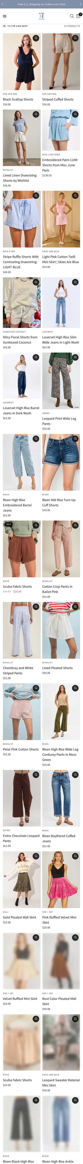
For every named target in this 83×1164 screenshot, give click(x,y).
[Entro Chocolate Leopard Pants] (22, 798)
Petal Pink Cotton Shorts (21, 749)
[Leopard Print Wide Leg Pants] (61, 381)
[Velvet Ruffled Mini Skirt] (22, 961)
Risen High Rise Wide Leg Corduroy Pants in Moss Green (60, 754)
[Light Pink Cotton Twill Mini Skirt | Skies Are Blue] (61, 219)
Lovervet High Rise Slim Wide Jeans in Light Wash (60, 339)
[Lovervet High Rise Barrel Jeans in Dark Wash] (22, 376)
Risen (6, 494)
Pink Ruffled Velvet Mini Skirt (59, 920)
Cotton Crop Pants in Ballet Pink (57, 589)
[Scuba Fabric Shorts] (22, 549)
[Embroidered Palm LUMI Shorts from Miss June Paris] (61, 130)
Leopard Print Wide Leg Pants (59, 421)
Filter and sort (18, 25)
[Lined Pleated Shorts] (61, 630)
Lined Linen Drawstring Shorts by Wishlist (19, 178)
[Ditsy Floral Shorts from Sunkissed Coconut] (22, 302)
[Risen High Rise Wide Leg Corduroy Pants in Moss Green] (61, 711)
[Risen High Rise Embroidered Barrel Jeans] (22, 462)
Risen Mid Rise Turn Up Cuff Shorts (58, 502)
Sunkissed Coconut (14, 331)
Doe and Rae (10, 94)
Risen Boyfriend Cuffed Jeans (58, 838)
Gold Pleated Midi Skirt (19, 917)
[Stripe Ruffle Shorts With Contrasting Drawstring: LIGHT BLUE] (22, 219)
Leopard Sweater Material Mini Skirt (61, 1082)
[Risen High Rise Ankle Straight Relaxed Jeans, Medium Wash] (61, 1124)
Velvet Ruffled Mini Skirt (20, 998)
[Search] (72, 16)
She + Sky (47, 912)
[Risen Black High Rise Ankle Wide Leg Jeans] (22, 1124)
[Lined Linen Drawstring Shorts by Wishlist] (22, 138)
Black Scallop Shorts (18, 99)
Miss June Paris (51, 154)
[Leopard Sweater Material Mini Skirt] (61, 1042)
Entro (6, 830)
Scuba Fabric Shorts (17, 586)
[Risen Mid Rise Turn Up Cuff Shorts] (61, 462)
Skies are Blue (50, 251)
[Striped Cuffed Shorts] (61, 61)
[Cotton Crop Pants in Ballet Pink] (61, 549)
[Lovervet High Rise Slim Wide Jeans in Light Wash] (61, 302)
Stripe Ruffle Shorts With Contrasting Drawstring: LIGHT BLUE (21, 261)
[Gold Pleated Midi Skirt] (22, 879)
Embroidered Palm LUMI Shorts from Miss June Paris (60, 165)
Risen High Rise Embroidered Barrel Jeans (17, 505)
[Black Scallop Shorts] (22, 61)
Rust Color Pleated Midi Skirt (59, 1001)
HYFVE (6, 581)
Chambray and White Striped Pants (18, 670)
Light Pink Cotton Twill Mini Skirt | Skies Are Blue (60, 259)
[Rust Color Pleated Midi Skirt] (61, 961)
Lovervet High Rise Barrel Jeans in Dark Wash (21, 410)
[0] (77, 16)
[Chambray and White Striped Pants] (22, 630)
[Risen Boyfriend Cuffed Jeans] (61, 798)
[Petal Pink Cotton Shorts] (22, 711)
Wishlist (8, 170)
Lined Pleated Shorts (57, 668)
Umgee (46, 413)
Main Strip (9, 251)
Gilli (5, 912)
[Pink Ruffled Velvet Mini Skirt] (61, 879)
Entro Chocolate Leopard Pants (21, 838)
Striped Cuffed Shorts (58, 99)
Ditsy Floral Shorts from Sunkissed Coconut (20, 339)
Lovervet (47, 331)
